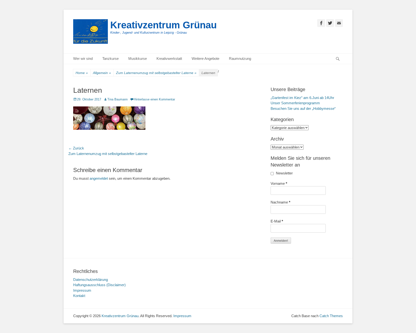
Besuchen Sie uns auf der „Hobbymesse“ (303, 108)
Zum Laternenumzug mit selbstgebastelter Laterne (156, 73)
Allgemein (102, 73)
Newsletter (284, 173)
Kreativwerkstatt (169, 58)
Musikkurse (137, 58)
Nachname (280, 202)
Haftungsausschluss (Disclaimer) (99, 285)
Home (82, 73)
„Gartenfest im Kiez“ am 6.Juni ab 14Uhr (302, 98)
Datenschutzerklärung (90, 280)
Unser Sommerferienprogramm (295, 103)
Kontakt (79, 296)
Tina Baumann (117, 99)
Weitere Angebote (205, 58)
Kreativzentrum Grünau (163, 25)
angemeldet (99, 178)
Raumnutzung (240, 58)
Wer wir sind (83, 58)
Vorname (279, 183)
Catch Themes (331, 316)
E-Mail (277, 221)
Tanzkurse (110, 58)
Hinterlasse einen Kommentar (154, 99)
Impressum (82, 290)
